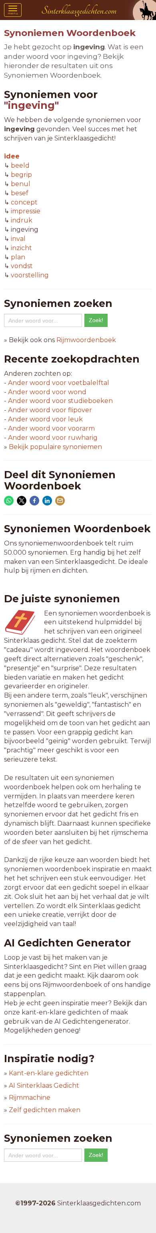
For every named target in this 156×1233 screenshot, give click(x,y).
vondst (22, 266)
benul (20, 184)
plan (18, 257)
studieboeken (60, 401)
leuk (45, 419)
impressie (25, 211)
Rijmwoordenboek (86, 340)
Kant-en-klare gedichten (48, 1073)
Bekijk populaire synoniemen (55, 447)
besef (19, 193)
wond (47, 392)
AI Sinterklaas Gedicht (44, 1085)
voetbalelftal (58, 383)
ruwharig (53, 437)
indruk (21, 220)
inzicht (21, 248)
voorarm (51, 428)
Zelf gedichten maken (44, 1110)
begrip (21, 174)
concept (24, 202)
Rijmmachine (29, 1097)
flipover (50, 410)
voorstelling (30, 275)
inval (18, 239)
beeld (20, 165)
